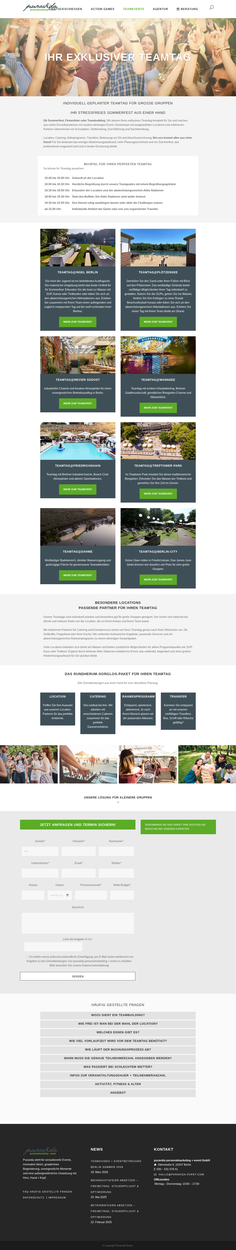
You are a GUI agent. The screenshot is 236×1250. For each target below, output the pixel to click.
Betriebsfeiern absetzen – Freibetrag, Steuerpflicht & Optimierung (115, 1211)
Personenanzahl (91, 885)
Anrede (40, 841)
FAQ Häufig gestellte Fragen (47, 1191)
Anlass (33, 885)
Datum (60, 885)
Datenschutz (34, 1197)
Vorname (79, 841)
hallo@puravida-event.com (181, 1174)
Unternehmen (40, 863)
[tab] (118, 1015)
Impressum (57, 1197)
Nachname (116, 841)
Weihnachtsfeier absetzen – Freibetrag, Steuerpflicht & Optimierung (115, 1186)
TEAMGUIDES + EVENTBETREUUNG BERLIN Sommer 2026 (116, 1164)
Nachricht (78, 907)
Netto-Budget (122, 885)
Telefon (116, 863)
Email (79, 863)
